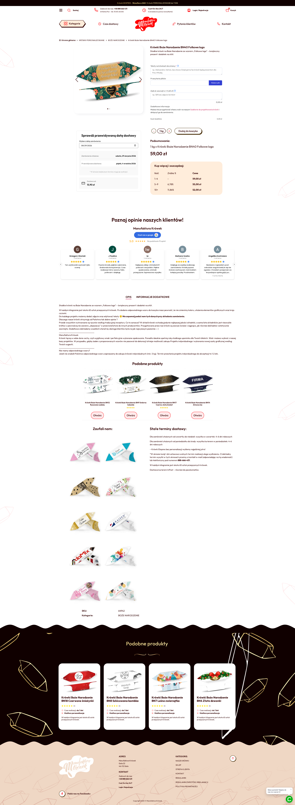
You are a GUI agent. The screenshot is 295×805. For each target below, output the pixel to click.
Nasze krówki (182, 761)
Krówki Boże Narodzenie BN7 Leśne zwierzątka (167, 699)
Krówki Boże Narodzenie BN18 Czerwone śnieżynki (77, 699)
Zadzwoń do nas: (113, 8)
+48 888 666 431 (125, 779)
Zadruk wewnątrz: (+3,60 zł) (162, 91)
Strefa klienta (183, 769)
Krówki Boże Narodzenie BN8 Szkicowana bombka (123, 699)
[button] (76, 79)
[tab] (128, 297)
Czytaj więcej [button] (182, 276)
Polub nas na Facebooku (79, 793)
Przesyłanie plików (158, 78)
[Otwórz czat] (289, 799)
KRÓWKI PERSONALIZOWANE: (92, 40)
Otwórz (97, 415)
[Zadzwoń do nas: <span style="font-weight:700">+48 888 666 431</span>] (96, 10)
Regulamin (181, 778)
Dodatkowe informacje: (160, 106)
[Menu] (61, 10)
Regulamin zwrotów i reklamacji (192, 782)
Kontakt (180, 773)
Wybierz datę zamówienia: (90, 141)
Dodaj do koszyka (188, 131)
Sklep (178, 765)
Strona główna (68, 40)
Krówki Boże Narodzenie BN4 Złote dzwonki (212, 699)
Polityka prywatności (187, 786)
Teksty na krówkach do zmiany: (167, 66)
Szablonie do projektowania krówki (204, 109)
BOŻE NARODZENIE (116, 40)
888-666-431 (184, 460)
